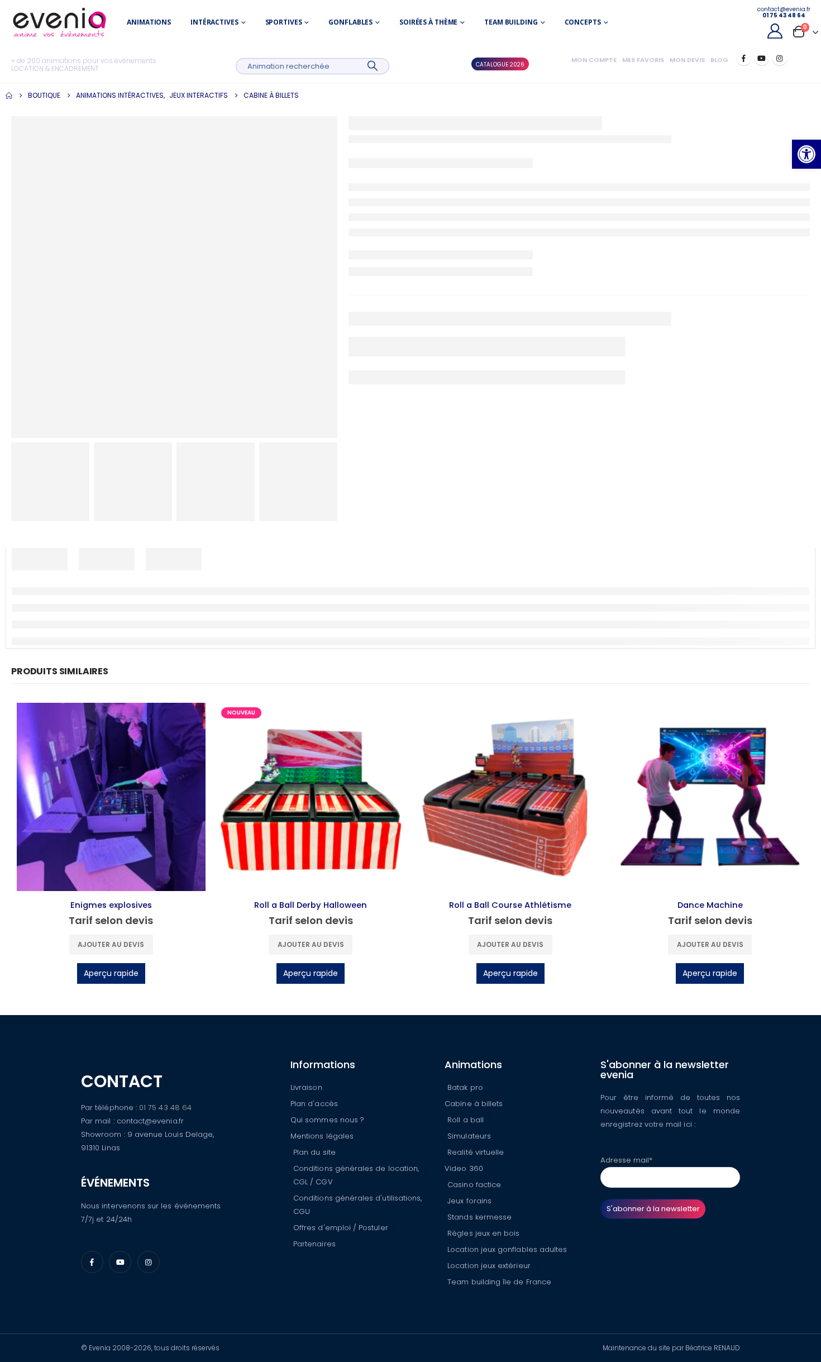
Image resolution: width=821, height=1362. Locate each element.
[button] (806, 154)
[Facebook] (744, 58)
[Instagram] (779, 58)
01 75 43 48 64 (165, 1107)
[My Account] (775, 31)
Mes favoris (643, 59)
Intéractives (214, 22)
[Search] (372, 66)
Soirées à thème (428, 22)
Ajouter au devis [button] (111, 944)
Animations (149, 22)
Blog (719, 59)
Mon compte (594, 59)
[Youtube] (762, 58)
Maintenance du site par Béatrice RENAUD (671, 1348)
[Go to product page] (111, 797)
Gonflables (350, 22)
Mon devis (687, 59)
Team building (510, 22)
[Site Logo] (59, 23)
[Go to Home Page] (9, 95)
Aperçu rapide (111, 973)
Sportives (283, 22)
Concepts (583, 22)
